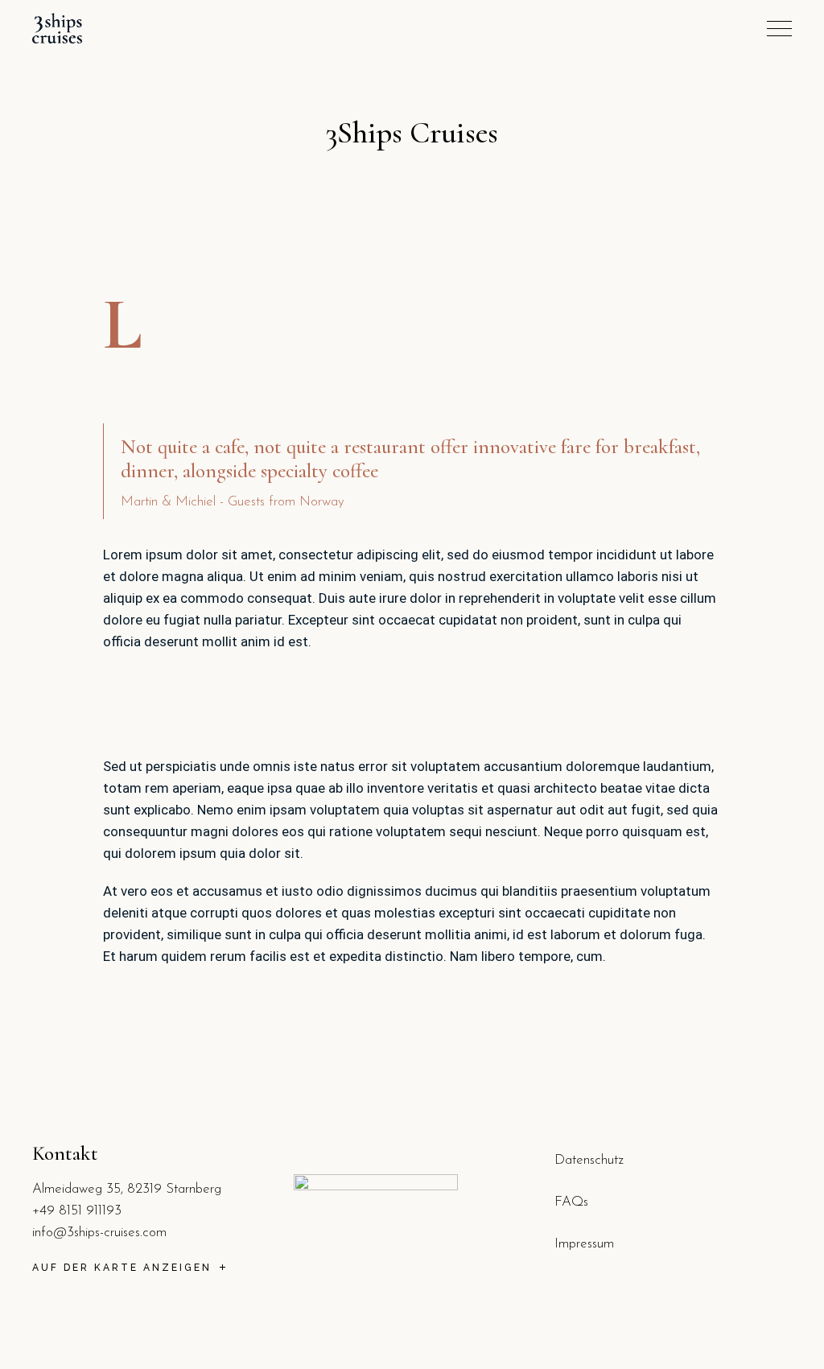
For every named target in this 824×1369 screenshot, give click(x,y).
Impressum (584, 1244)
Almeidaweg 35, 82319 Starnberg (126, 1189)
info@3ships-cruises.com (99, 1232)
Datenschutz (589, 1160)
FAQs (571, 1202)
